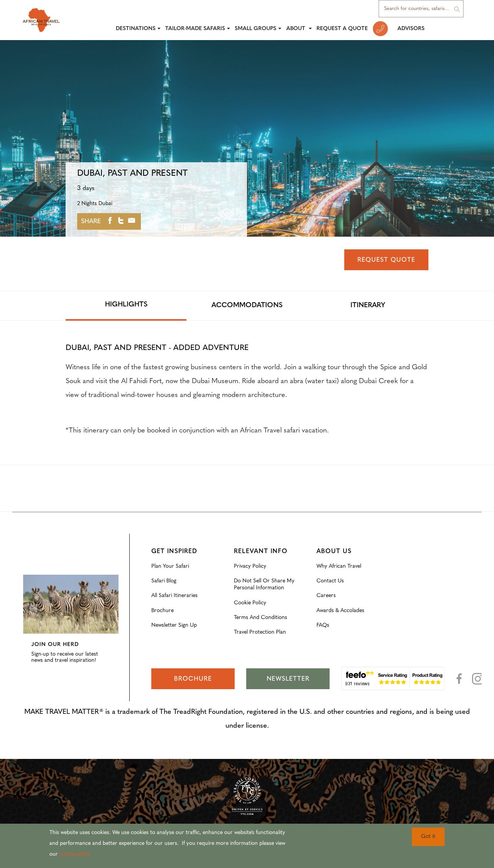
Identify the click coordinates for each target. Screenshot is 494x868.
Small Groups (255, 29)
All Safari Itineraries (174, 596)
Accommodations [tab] (247, 305)
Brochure (162, 611)
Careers (326, 596)
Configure (35, 569)
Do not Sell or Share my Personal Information (264, 584)
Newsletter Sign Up (174, 625)
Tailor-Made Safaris (195, 29)
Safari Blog (163, 581)
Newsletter (288, 679)
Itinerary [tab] (367, 305)
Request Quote (386, 260)
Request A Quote (342, 29)
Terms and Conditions (260, 618)
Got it (428, 836)
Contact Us (330, 581)
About (296, 29)
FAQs (322, 625)
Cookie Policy (250, 603)
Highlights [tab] (126, 304)
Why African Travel (338, 566)
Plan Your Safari (170, 566)
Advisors (411, 29)
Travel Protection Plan (260, 632)
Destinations (136, 29)
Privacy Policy (250, 566)
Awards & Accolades (340, 611)
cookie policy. (75, 854)
